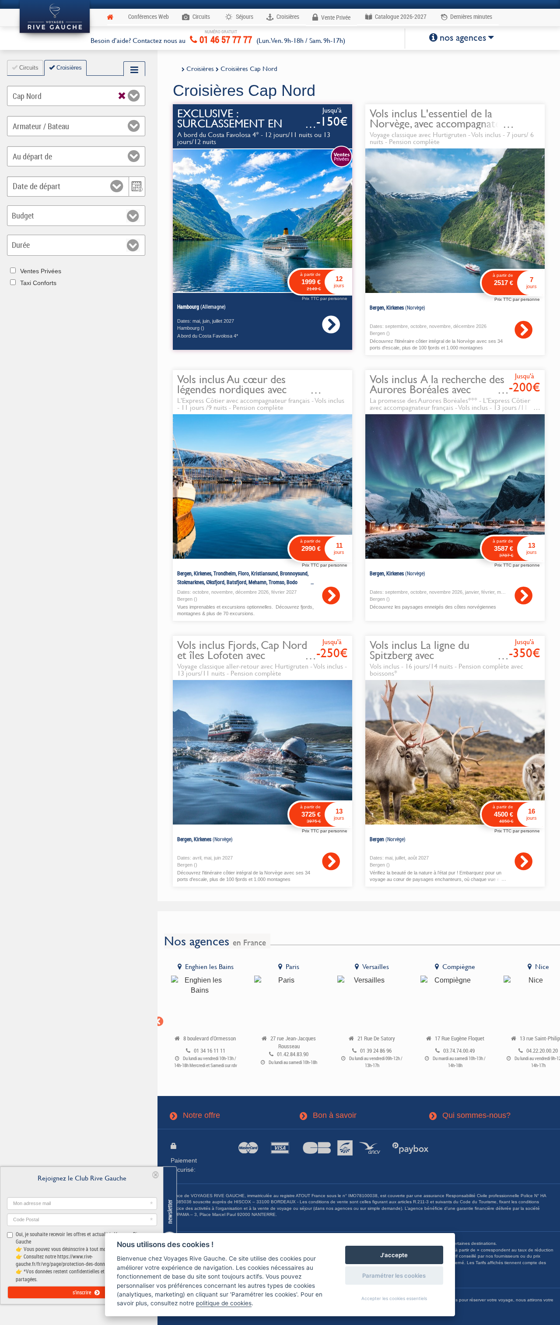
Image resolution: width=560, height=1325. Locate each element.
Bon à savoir (329, 1115)
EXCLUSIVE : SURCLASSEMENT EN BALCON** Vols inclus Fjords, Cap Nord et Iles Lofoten (246, 129)
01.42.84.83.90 (292, 1054)
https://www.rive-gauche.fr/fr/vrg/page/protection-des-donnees (64, 1260)
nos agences (463, 37)
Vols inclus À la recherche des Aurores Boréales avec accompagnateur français (437, 389)
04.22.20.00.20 (542, 1050)
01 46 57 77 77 (224, 38)
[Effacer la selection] (121, 94)
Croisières (200, 68)
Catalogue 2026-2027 (400, 16)
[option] (206, 1017)
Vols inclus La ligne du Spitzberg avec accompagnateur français (426, 655)
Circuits (28, 67)
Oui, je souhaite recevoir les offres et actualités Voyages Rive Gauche (79, 1256)
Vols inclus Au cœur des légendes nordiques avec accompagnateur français (233, 389)
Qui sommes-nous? (470, 1115)
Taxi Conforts (38, 282)
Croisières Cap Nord (248, 68)
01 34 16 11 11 (209, 1050)
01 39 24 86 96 (376, 1050)
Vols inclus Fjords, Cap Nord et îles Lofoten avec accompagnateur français (242, 655)
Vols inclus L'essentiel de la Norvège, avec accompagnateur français (440, 124)
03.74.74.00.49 (459, 1050)
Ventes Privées (40, 271)
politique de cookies (224, 1303)
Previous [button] (157, 1020)
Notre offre (195, 1115)
